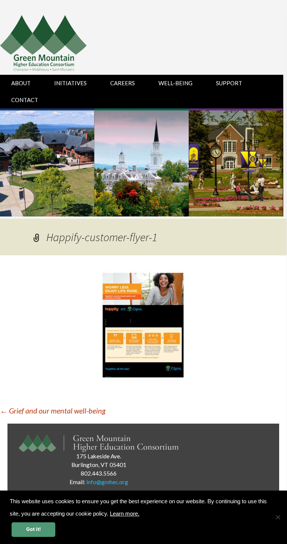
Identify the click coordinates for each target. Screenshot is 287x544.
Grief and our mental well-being (52, 410)
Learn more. (124, 514)
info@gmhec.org (107, 482)
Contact (24, 99)
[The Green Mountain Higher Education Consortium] (51, 45)
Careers (122, 83)
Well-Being (175, 83)
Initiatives (70, 83)
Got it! (33, 529)
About (21, 83)
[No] (277, 517)
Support (229, 83)
